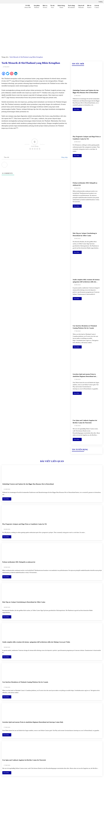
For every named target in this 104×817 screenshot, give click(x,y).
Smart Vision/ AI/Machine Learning (83, 805)
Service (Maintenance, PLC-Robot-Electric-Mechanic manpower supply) (85, 809)
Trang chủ (5, 57)
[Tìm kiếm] (20, 10)
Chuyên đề (81, 6)
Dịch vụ (45, 6)
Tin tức (52, 6)
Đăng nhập (64, 157)
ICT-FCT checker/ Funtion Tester (82, 798)
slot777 (28, 118)
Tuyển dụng (71, 6)
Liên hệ (97, 6)
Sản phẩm (37, 6)
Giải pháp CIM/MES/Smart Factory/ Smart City (85, 793)
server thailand (59, 92)
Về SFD (27, 6)
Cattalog (100, 1)
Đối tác (89, 6)
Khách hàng (61, 6)
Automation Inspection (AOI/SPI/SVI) (83, 801)
